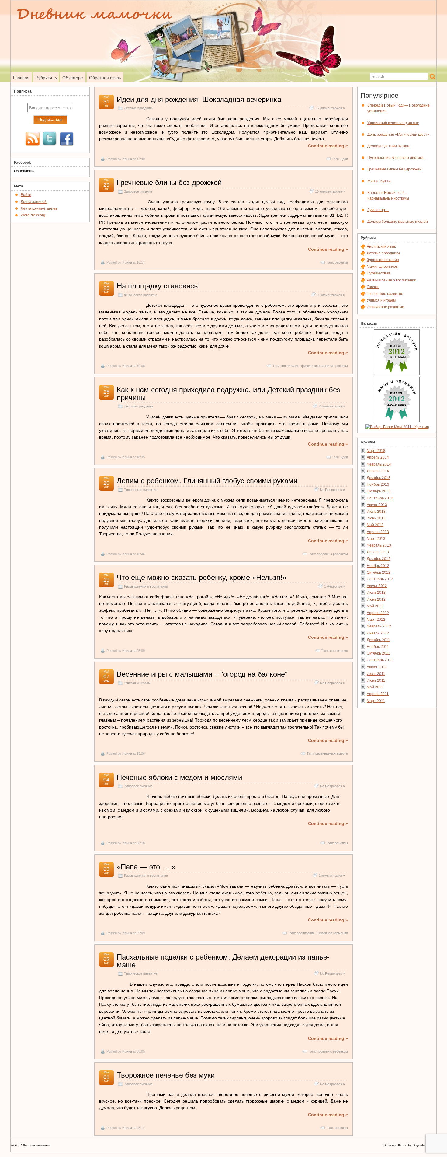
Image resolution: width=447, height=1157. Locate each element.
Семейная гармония (332, 933)
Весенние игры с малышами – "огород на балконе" (202, 674)
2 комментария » (332, 406)
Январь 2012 (378, 633)
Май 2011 (375, 687)
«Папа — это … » (146, 867)
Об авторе (72, 77)
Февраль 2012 (379, 626)
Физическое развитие (140, 295)
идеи (344, 159)
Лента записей (34, 202)
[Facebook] (66, 139)
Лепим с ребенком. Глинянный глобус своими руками (207, 481)
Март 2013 (376, 539)
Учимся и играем (137, 683)
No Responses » (332, 489)
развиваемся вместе (331, 753)
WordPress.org (33, 215)
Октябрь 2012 (378, 572)
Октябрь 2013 (378, 491)
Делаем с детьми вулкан (388, 146)
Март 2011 (376, 701)
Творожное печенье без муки (166, 1075)
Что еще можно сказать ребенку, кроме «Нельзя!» (201, 577)
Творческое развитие (140, 489)
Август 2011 (377, 667)
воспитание (290, 366)
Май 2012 (375, 606)
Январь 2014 (378, 471)
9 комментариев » (331, 295)
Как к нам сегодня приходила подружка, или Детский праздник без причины (228, 394)
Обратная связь (105, 77)
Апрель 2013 (378, 532)
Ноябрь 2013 (378, 484)
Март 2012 (376, 619)
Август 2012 (377, 586)
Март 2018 (376, 451)
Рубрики (44, 77)
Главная (21, 77)
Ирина (127, 159)
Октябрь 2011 (378, 653)
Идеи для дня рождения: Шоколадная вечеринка (199, 99)
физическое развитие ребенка (324, 366)
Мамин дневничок (382, 266)
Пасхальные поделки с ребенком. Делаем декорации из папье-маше (223, 961)
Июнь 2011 (376, 680)
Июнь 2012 (376, 599)
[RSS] (32, 139)
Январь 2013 (378, 552)
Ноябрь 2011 (378, 647)
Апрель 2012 (378, 613)
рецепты (341, 262)
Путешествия (378, 273)
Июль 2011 (376, 674)
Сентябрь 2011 (380, 660)
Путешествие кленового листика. (395, 158)
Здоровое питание (138, 191)
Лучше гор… (378, 210)
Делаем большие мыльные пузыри (397, 221)
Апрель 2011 (378, 694)
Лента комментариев (39, 208)
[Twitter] (49, 139)
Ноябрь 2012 (378, 566)
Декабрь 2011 (378, 640)
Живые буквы (378, 181)
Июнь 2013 (376, 518)
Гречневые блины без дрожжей (169, 182)
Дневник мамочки (36, 1145)
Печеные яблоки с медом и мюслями (179, 777)
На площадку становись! (158, 286)
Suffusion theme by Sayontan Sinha (409, 1145)
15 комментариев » (330, 108)
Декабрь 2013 (378, 478)
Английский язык (381, 246)
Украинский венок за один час (393, 123)
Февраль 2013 (379, 545)
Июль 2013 (376, 511)
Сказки (373, 287)
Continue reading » (328, 145)
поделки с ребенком (332, 554)
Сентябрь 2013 (380, 498)
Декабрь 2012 (378, 559)
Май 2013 (375, 525)
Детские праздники (138, 108)
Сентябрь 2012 (380, 579)
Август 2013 (377, 505)
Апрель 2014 (378, 457)
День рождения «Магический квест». (398, 134)
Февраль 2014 (379, 464)
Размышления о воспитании (146, 586)
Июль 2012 (376, 592)
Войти (26, 195)
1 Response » (334, 586)
